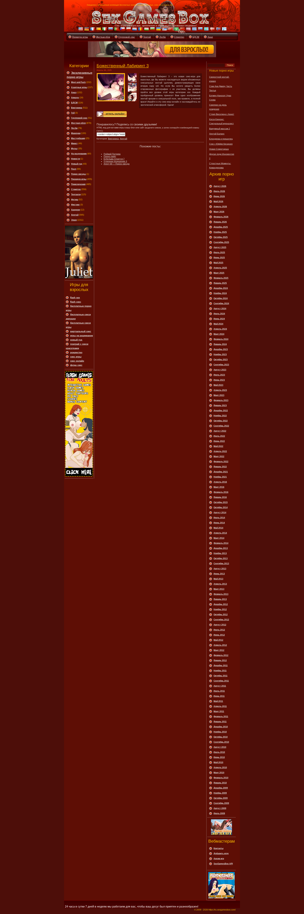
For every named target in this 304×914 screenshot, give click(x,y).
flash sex (75, 297)
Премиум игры (80, 37)
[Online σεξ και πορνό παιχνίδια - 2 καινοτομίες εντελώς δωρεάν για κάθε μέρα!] (194, 29)
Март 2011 (219, 711)
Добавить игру (221, 853)
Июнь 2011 (219, 696)
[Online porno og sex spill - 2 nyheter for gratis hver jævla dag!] (218, 29)
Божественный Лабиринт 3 (123, 65)
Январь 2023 (220, 405)
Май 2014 (218, 528)
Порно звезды (78, 174)
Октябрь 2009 (221, 798)
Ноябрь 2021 (220, 477)
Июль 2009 (219, 813)
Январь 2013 (220, 599)
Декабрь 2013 (221, 548)
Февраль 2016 (221, 492)
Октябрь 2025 (221, 237)
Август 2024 (220, 308)
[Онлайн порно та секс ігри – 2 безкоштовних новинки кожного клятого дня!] (158, 29)
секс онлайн (77, 361)
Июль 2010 (219, 752)
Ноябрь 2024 (220, 293)
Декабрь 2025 (221, 227)
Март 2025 (219, 273)
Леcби (74, 128)
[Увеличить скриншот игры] (132, 77)
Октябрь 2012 (221, 614)
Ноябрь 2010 (220, 732)
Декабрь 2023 (221, 349)
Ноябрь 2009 (220, 793)
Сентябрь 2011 (221, 681)
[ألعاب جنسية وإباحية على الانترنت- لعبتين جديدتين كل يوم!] (176, 29)
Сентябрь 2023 (221, 364)
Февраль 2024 (221, 339)
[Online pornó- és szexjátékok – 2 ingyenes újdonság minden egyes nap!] (146, 29)
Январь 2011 (220, 721)
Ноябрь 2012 (220, 609)
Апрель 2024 (220, 329)
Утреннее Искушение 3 (115, 161)
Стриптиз (179, 37)
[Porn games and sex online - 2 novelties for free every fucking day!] (80, 29)
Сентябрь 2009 (221, 803)
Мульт (74, 148)
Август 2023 (220, 370)
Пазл (73, 169)
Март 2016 (219, 487)
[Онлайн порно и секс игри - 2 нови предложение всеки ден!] (152, 29)
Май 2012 (218, 640)
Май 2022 (218, 446)
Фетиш (74, 199)
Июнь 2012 (219, 635)
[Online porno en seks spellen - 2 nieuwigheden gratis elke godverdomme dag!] (134, 29)
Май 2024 (218, 324)
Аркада (75, 97)
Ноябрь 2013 (220, 553)
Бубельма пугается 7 (114, 159)
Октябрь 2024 (221, 298)
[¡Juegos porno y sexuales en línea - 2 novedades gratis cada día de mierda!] (98, 29)
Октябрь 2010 (221, 737)
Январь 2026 (220, 222)
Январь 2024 (220, 344)
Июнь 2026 (219, 196)
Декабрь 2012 (221, 604)
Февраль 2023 (221, 400)
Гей (73, 113)
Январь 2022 (220, 466)
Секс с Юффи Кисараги (221, 144)
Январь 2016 (220, 497)
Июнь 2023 (219, 380)
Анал (210, 37)
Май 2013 (218, 579)
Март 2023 (219, 395)
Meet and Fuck (78, 82)
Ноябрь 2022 (220, 415)
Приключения (78, 184)
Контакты (218, 848)
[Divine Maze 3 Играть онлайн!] (111, 87)
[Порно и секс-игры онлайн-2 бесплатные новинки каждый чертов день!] (110, 29)
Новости (75, 159)
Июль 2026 (219, 191)
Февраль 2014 (221, 543)
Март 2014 (219, 538)
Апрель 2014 (220, 533)
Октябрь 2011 (220, 676)
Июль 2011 (219, 691)
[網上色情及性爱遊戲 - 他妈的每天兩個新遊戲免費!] (182, 29)
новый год (76, 339)
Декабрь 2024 (221, 288)
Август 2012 (220, 625)
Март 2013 (219, 589)
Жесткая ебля (103, 37)
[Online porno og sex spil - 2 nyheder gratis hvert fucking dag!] (212, 29)
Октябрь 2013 (221, 558)
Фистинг (75, 204)
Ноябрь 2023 (220, 354)
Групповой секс (126, 37)
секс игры (75, 356)
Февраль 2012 (221, 655)
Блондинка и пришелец (221, 139)
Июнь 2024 (219, 319)
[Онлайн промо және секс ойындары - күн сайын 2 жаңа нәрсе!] (206, 29)
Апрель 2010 (220, 767)
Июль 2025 (219, 252)
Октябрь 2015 (221, 502)
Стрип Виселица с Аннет (221, 114)
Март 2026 (219, 211)
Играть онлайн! (115, 114)
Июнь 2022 (219, 441)
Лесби (162, 37)
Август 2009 (220, 808)
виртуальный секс (80, 331)
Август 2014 (220, 512)
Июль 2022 (219, 436)
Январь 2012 (220, 660)
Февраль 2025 (221, 278)
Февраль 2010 (221, 777)
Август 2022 (220, 431)
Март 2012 (219, 650)
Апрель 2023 (220, 390)
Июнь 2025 (219, 257)
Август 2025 (220, 247)
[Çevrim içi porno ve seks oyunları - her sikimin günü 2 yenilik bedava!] (170, 29)
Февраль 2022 (221, 461)
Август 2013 (220, 568)
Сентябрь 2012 (221, 619)
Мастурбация (78, 138)
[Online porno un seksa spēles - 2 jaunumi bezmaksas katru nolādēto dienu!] (188, 29)
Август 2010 (220, 747)
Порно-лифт (110, 156)
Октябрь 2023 (221, 359)
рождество (76, 352)
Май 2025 (218, 262)
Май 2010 (218, 762)
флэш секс (76, 365)
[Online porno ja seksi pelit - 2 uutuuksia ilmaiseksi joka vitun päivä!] (224, 29)
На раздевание (79, 153)
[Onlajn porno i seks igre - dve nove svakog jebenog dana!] (164, 29)
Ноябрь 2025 (220, 232)
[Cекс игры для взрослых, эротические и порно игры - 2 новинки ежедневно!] (150, 17)
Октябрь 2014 (221, 507)
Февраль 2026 (221, 217)
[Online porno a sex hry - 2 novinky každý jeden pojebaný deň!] (200, 29)
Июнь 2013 (219, 574)
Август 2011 (220, 686)
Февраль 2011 (221, 716)
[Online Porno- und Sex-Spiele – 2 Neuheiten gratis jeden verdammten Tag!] (86, 29)
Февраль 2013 (221, 594)
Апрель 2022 (220, 451)
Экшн (74, 220)
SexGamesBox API (223, 863)
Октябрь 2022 (221, 421)
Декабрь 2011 (221, 665)
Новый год (76, 164)
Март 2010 (219, 772)
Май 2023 (218, 385)
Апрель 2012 (220, 645)
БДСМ (195, 37)
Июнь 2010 (219, 757)
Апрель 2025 (220, 268)
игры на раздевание (81, 335)
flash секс (75, 302)
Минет (74, 143)
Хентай (147, 37)
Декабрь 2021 (221, 472)
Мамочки (75, 133)
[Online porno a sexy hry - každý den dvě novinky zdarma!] (122, 29)
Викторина (76, 108)
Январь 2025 (220, 283)
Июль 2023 (219, 375)
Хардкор (75, 210)
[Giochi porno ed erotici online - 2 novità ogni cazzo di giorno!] (104, 29)
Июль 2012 (219, 630)
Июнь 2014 (219, 523)
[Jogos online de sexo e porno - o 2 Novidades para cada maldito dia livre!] (116, 29)
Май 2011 (218, 701)
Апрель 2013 (220, 584)
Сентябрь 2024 (221, 303)
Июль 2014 (219, 517)
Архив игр (219, 858)
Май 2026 (218, 201)
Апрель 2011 (220, 706)
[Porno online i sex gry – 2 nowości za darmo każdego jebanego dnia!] (128, 29)
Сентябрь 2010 (221, 742)
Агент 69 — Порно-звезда (116, 164)
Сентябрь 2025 (221, 242)
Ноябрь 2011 (220, 670)
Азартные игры (79, 87)
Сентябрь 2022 (221, 426)
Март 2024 (219, 334)
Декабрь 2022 (221, 410)
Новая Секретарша (219, 149)
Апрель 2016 (220, 482)
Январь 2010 (220, 783)
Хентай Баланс (216, 134)
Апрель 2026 (220, 206)
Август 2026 (220, 186)
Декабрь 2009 (221, 788)
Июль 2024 (219, 313)
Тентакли (76, 194)
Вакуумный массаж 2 (219, 128)
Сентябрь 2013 (221, 563)
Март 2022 (219, 456)
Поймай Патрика (112, 154)
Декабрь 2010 (221, 727)
